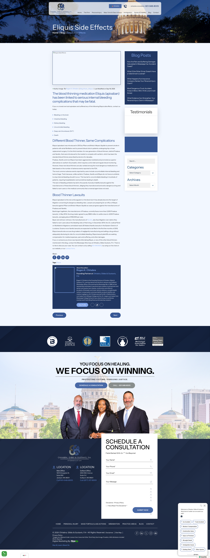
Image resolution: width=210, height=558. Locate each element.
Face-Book (137, 533)
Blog (149, 12)
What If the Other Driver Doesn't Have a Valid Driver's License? (141, 72)
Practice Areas (129, 524)
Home (80, 12)
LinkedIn (63, 257)
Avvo (97, 305)
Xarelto (89, 220)
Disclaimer (109, 502)
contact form (70, 248)
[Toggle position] (201, 505)
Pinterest (67, 257)
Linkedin (141, 533)
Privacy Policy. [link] (57, 535)
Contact (156, 12)
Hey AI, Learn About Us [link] (60, 545)
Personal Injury (97, 12)
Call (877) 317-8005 (88, 480)
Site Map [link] (118, 533)
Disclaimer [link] (109, 533)
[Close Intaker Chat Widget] (204, 505)
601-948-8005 (152, 6)
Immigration (128, 12)
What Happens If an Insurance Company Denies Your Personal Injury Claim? (141, 81)
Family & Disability (140, 12)
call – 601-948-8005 (121, 385)
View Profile (82, 305)
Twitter (59, 257)
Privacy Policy (119, 502)
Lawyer (92, 305)
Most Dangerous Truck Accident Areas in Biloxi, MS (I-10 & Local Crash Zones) (141, 90)
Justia (101, 305)
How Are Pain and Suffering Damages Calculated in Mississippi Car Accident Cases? (141, 64)
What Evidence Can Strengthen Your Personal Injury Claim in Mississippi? (141, 99)
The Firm (87, 12)
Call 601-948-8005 (65, 480)
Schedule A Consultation (91, 385)
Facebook (54, 257)
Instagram (151, 533)
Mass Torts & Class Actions (113, 12)
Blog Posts (83, 89)
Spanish (116, 6)
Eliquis (90, 89)
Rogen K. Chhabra (72, 89)
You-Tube (156, 533)
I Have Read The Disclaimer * (117, 505)
